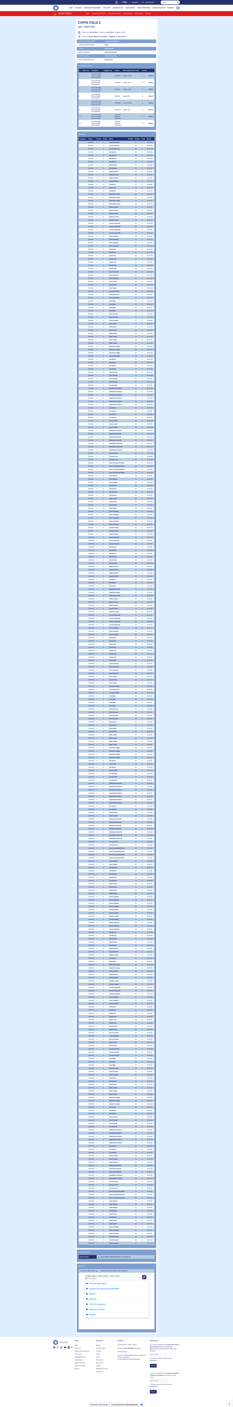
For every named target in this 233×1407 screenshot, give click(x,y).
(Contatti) (137, 1348)
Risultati (151, 75)
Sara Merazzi (112, 408)
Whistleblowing (122, 1352)
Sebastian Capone (114, 217)
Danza (98, 1354)
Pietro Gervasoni (113, 314)
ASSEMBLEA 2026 (118, 8)
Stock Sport (99, 1372)
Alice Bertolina (113, 165)
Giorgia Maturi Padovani (115, 401)
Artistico (98, 1351)
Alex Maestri (112, 359)
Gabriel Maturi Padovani (115, 388)
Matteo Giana (112, 323)
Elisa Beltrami (112, 152)
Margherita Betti (113, 171)
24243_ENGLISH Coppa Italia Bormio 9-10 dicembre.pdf (115, 1257)
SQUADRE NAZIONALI (114, 13)
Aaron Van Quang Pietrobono (117, 463)
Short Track (99, 1363)
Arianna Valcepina (114, 511)
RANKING (148, 13)
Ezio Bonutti (112, 184)
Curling (98, 1366)
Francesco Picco (113, 453)
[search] (178, 2)
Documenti (106, 8)
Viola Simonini (113, 485)
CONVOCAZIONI (127, 13)
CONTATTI (121, 1341)
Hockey (98, 1345)
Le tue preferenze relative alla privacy (124, 1405)
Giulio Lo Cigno (113, 333)
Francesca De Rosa (114, 291)
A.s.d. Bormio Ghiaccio (112, 41)
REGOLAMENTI (139, 13)
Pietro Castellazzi (114, 236)
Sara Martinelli (113, 385)
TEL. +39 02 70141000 (148, 2)
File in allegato (84, 1252)
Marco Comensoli (113, 272)
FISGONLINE (134, 2)
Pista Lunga (99, 1360)
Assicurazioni (130, 8)
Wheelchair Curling (101, 1369)
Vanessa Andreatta (114, 142)
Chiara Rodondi (113, 476)
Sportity (82, 1266)
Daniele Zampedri (113, 524)
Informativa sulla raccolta (99, 1405)
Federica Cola (112, 259)
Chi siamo (78, 8)
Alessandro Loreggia (114, 346)
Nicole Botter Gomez (114, 194)
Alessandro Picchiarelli (115, 430)
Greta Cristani (113, 281)
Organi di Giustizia (159, 8)
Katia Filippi (112, 301)
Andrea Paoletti (113, 421)
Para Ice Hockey (101, 1348)
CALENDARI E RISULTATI (99, 13)
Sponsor (170, 8)
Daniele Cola (112, 249)
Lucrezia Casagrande (114, 223)
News (71, 8)
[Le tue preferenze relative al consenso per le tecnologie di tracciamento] (230, 1404)
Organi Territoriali (143, 8)
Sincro (98, 1357)
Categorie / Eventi (85, 66)
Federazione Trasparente (92, 8)
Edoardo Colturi (113, 1026)
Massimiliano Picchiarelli (115, 443)
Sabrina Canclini (113, 207)
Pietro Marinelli (113, 372)
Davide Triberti (113, 498)
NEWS (88, 13)
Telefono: (126, 1348)
